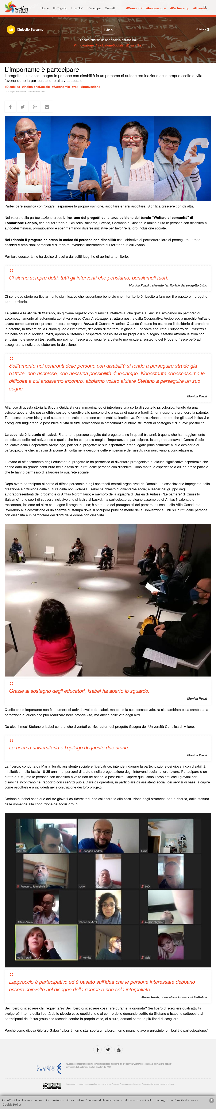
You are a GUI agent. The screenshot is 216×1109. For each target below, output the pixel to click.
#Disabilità (133, 45)
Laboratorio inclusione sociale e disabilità (108, 39)
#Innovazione (156, 8)
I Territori (77, 8)
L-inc (108, 30)
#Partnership (179, 8)
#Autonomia (61, 86)
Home (44, 8)
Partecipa (94, 8)
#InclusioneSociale (109, 45)
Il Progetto (60, 8)
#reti (75, 86)
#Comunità (134, 8)
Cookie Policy (12, 1104)
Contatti (110, 8)
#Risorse (200, 8)
